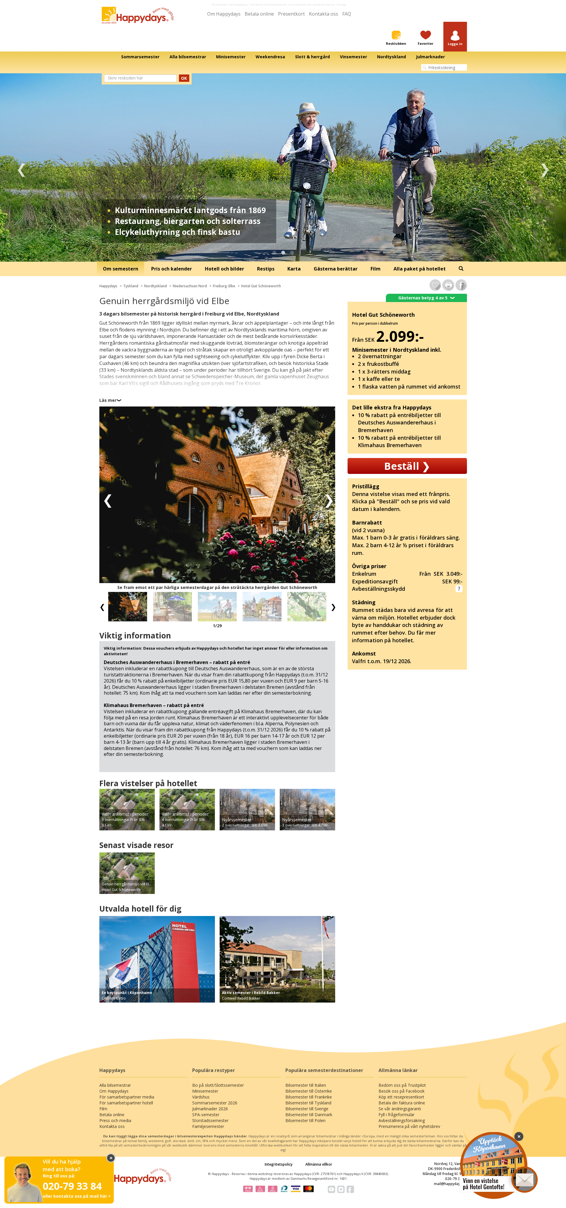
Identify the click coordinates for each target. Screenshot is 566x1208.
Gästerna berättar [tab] (336, 269)
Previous (21, 167)
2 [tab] (283, 253)
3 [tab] (292, 253)
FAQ (346, 14)
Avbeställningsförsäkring (402, 1120)
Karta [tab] (294, 269)
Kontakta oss (323, 14)
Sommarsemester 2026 (214, 1103)
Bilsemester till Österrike (308, 1091)
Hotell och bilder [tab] (224, 269)
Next (544, 167)
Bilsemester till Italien (305, 1085)
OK (184, 78)
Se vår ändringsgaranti (400, 1108)
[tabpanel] (283, 167)
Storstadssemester (210, 1120)
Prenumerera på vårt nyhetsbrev (409, 1126)
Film (103, 1108)
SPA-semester (205, 1114)
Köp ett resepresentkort (401, 1097)
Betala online (259, 14)
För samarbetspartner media (126, 1097)
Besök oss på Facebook (401, 1091)
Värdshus (201, 1097)
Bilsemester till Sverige (306, 1108)
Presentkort (291, 14)
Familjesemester (208, 1126)
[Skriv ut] (448, 285)
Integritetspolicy (278, 1164)
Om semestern (120, 269)
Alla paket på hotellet (420, 269)
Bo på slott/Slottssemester (218, 1085)
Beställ (407, 466)
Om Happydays (224, 14)
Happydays (108, 285)
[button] (455, 38)
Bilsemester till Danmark (308, 1114)
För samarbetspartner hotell (126, 1103)
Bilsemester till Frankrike (308, 1097)
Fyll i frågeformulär (396, 1114)
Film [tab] (376, 269)
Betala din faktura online (402, 1103)
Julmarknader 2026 (210, 1108)
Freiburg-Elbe (224, 285)
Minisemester (205, 1091)
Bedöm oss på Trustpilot (402, 1085)
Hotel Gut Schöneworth (261, 285)
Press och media (115, 1120)
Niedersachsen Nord (190, 285)
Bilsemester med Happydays (230, 4)
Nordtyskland (155, 285)
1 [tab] (274, 253)
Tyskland (130, 285)
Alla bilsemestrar (115, 1085)
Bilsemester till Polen (305, 1120)
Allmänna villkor (318, 1164)
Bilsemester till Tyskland (308, 1103)
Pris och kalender (171, 269)
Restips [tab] (265, 269)
